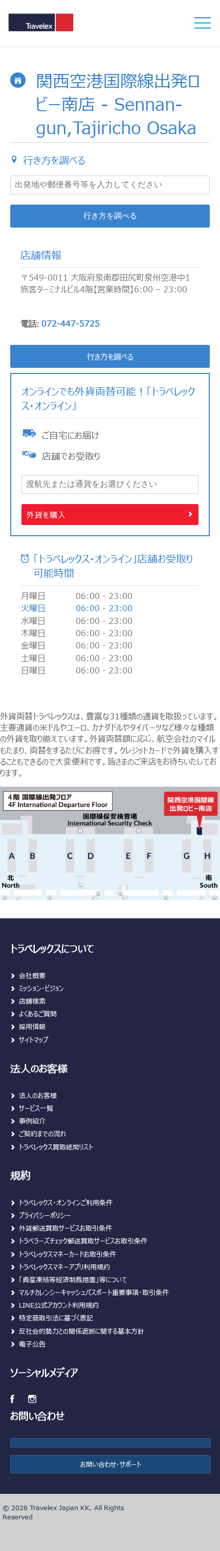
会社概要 (32, 975)
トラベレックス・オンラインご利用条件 (66, 1202)
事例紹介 (32, 1120)
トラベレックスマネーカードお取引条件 (67, 1253)
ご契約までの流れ (43, 1133)
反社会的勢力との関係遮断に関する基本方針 (81, 1331)
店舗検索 (32, 1000)
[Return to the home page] (58, 29)
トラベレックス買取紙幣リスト (56, 1146)
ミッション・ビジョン (41, 988)
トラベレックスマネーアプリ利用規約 (64, 1266)
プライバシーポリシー (45, 1215)
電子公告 (32, 1343)
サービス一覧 (36, 1108)
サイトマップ (33, 1039)
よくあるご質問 (38, 1013)
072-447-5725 (70, 323)
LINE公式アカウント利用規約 (59, 1304)
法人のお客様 (38, 1095)
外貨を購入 (46, 514)
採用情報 (32, 1026)
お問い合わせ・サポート (110, 1464)
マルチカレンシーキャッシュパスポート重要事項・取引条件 (94, 1292)
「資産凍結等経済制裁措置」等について (73, 1279)
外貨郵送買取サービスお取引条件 (65, 1227)
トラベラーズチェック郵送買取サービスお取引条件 (83, 1240)
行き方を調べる (110, 216)
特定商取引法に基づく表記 (56, 1317)
